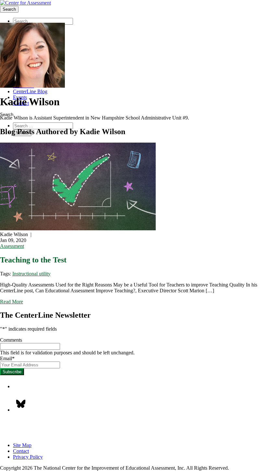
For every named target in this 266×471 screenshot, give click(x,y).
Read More (11, 301)
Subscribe (12, 371)
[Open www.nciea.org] (25, 3)
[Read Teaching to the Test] (133, 187)
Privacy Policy (28, 457)
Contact (21, 451)
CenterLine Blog (30, 91)
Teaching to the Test (33, 260)
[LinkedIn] (21, 388)
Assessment (12, 246)
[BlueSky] (21, 404)
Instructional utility (31, 273)
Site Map (22, 445)
